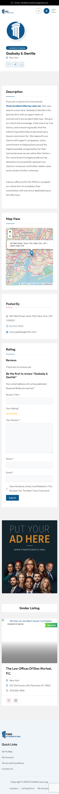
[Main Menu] (53, 10)
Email (9, 472)
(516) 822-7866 (17, 690)
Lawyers (13, 788)
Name (10, 458)
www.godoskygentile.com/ (23, 331)
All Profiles (7, 751)
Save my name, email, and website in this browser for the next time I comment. (30, 488)
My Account (8, 757)
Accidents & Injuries (17, 48)
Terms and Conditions (13, 763)
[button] (32, 254)
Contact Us (7, 768)
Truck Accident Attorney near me (23, 105)
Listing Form (27, 788)
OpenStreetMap (36, 284)
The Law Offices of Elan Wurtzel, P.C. (29, 670)
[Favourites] (8, 64)
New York (13, 57)
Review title (13, 394)
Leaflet (24, 284)
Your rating (12, 408)
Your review (13, 420)
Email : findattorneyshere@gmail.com (31, 2)
